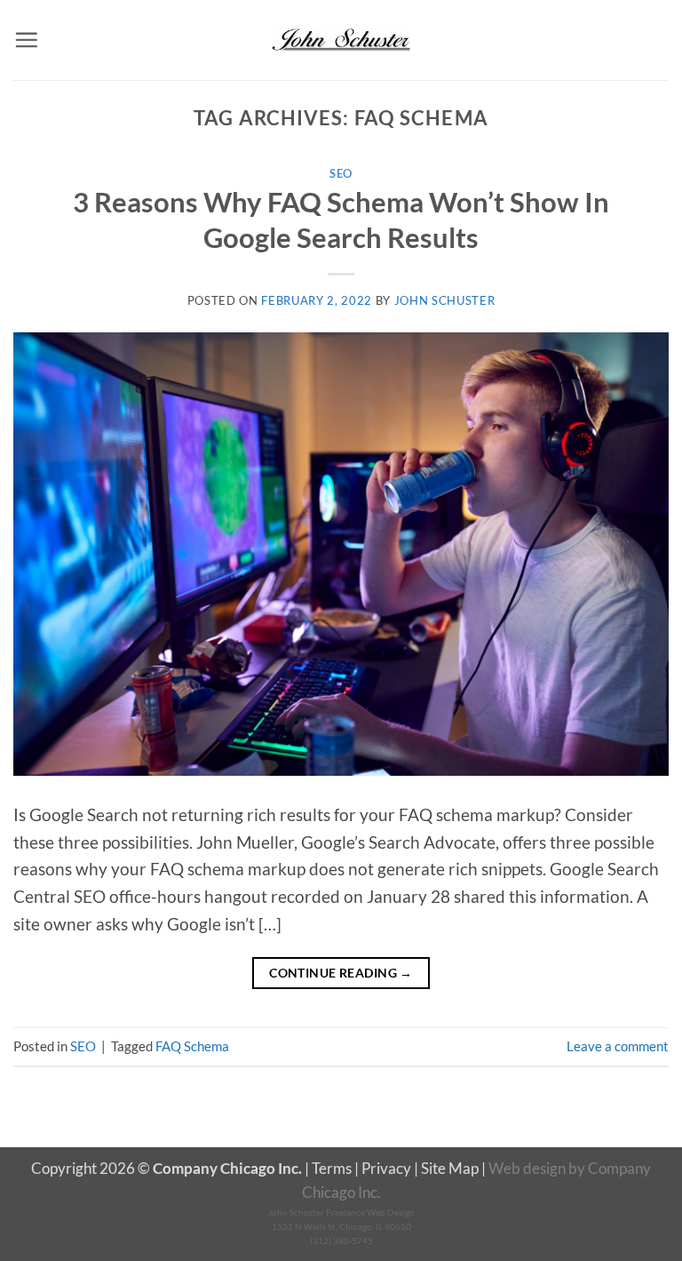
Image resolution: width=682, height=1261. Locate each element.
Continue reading (341, 972)
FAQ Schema (192, 1046)
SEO (341, 173)
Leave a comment (618, 1046)
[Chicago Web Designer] (341, 40)
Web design (527, 1168)
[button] (26, 39)
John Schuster (445, 300)
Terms (332, 1168)
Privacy (386, 1168)
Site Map (450, 1168)
